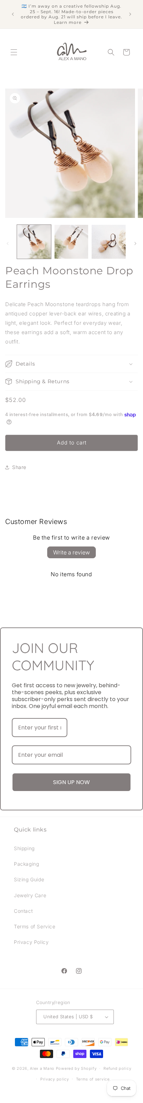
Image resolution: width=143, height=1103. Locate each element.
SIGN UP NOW (71, 782)
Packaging (26, 864)
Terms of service (93, 1079)
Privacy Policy (31, 942)
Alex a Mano (43, 1068)
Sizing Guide (29, 879)
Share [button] (19, 467)
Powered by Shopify (76, 1068)
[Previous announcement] (12, 14)
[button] (14, 52)
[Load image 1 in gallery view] (34, 242)
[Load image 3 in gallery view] (109, 242)
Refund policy (117, 1068)
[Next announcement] (130, 14)
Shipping (24, 848)
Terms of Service (35, 926)
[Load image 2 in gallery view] (71, 242)
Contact (23, 911)
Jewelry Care (30, 895)
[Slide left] (7, 243)
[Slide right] (135, 243)
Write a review (71, 552)
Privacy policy (54, 1079)
